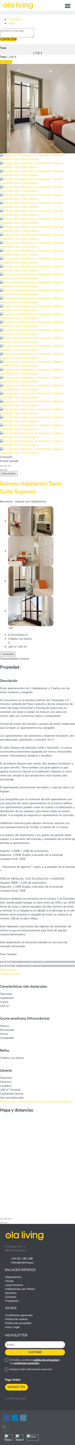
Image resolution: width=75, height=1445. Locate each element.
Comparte (8, 654)
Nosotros (11, 1293)
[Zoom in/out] (9, 465)
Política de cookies (16, 1319)
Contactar (8, 39)
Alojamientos (13, 1277)
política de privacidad (46, 1360)
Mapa (11, 23)
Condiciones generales (19, 1315)
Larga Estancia (14, 1285)
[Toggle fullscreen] (5, 465)
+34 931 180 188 (22, 1258)
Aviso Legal (12, 1327)
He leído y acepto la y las (35, 1361)
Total (3, 48)
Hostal (9, 1281)
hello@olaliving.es (22, 1262)
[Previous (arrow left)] (1, 469)
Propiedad (14, 19)
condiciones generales (26, 1363)
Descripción (9, 473)
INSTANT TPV (16, 1387)
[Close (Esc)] (1, 465)
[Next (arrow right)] (5, 469)
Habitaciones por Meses (20, 1289)
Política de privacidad (18, 1323)
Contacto (10, 1297)
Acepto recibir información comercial (31, 1369)
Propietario (12, 1301)
